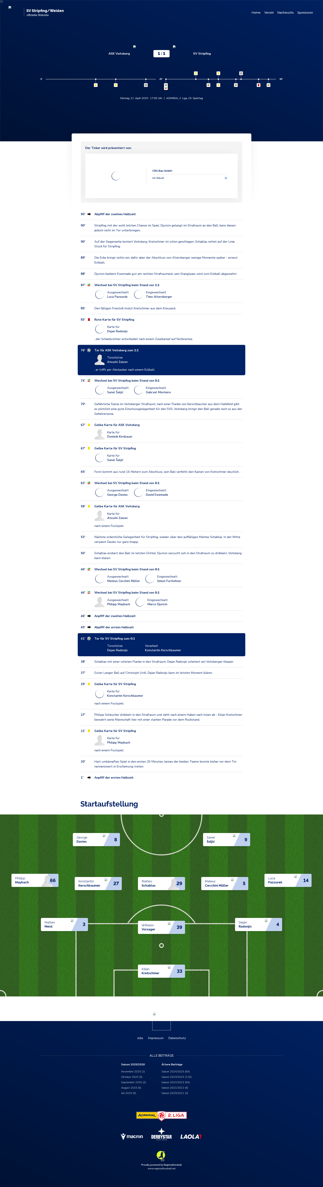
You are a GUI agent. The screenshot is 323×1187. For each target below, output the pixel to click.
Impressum (156, 1038)
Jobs (140, 1038)
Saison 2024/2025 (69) (176, 1071)
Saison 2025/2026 (133, 1064)
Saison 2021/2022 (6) (175, 1088)
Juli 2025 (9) (128, 1093)
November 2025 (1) (133, 1071)
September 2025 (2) (133, 1082)
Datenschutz (177, 1038)
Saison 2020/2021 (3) (175, 1093)
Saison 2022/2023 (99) (176, 1082)
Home (256, 12)
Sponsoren (305, 12)
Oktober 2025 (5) (131, 1077)
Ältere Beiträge (172, 1064)
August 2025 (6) (131, 1088)
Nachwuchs (285, 12)
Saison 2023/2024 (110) (177, 1077)
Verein (269, 12)
